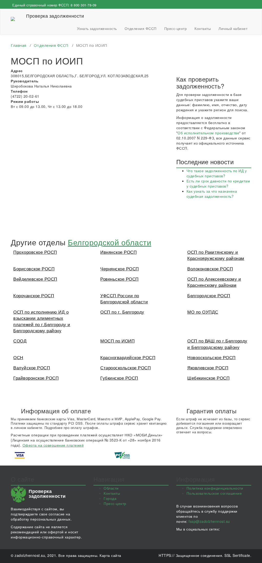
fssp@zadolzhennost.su (209, 521)
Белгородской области (109, 242)
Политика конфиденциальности (215, 488)
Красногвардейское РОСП (127, 357)
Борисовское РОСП (33, 268)
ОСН (18, 357)
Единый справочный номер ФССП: (54, 5)
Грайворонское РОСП (36, 377)
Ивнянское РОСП (118, 252)
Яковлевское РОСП (207, 367)
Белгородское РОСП (208, 295)
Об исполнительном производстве (208, 132)
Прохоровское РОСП (35, 252)
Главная (18, 45)
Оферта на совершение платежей (53, 445)
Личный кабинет (233, 28)
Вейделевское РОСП (35, 278)
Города (110, 498)
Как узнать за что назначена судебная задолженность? (212, 194)
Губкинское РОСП (119, 377)
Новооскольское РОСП (211, 357)
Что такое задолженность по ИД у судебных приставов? (217, 173)
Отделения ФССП (141, 28)
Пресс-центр (175, 28)
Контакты (202, 28)
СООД (20, 340)
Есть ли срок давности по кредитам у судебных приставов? (218, 183)
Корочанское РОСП (33, 295)
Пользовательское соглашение (214, 493)
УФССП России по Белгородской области (124, 298)
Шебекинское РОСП (208, 377)
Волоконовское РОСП (210, 268)
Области (111, 488)
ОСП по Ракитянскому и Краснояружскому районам (215, 255)
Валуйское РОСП (31, 367)
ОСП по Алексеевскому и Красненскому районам (214, 281)
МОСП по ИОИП (117, 340)
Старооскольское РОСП (125, 367)
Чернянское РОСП (119, 268)
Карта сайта (110, 555)
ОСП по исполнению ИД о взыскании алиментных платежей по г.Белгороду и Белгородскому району (41, 321)
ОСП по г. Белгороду (122, 311)
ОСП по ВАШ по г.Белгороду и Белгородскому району (217, 343)
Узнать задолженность (97, 28)
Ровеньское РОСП (119, 278)
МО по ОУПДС (202, 311)
